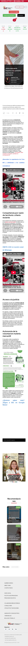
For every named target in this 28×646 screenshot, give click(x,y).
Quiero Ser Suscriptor (9, 15)
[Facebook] (5, 629)
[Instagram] (9, 629)
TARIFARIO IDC (8, 615)
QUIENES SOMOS (8, 583)
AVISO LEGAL (7, 593)
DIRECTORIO (7, 585)
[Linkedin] (16, 629)
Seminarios (20, 15)
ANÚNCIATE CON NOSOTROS (11, 613)
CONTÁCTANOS (8, 588)
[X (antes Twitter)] (12, 629)
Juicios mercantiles (14, 566)
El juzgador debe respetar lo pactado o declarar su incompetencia (13, 154)
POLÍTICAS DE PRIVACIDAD (11, 595)
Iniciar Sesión (13, 12)
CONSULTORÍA (8, 605)
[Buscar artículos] (19, 7)
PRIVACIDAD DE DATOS (10, 598)
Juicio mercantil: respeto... (9, 440)
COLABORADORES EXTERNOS (12, 603)
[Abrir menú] (26, 7)
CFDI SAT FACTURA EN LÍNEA (11, 608)
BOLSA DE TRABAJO (9, 618)
